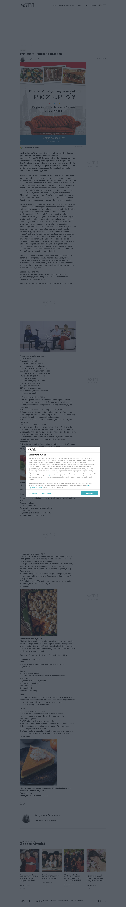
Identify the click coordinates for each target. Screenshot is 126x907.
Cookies (40, 487)
